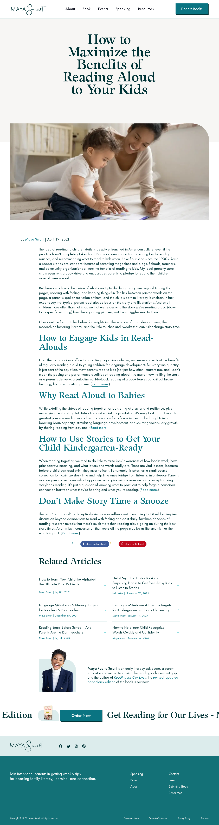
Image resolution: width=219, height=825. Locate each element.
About (70, 9)
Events (103, 9)
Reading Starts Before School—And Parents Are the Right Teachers (65, 632)
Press (172, 780)
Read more (100, 383)
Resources (146, 9)
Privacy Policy (184, 818)
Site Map (205, 818)
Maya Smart (34, 239)
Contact (174, 774)
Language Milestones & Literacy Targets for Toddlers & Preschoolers (68, 610)
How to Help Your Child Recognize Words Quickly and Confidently (138, 632)
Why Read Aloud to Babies (92, 396)
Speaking (123, 9)
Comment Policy (131, 818)
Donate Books (191, 8)
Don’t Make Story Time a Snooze (104, 501)
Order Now (40, 715)
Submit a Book (178, 786)
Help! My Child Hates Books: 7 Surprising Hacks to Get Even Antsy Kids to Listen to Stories (142, 585)
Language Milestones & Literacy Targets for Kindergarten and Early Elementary (141, 610)
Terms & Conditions (158, 818)
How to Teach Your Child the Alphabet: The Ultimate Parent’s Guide (67, 585)
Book (86, 9)
